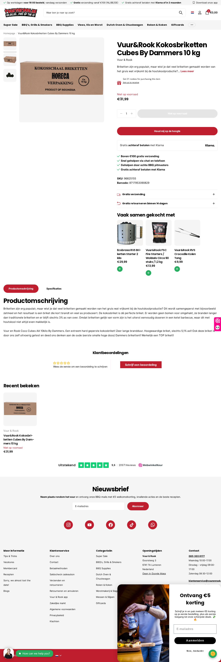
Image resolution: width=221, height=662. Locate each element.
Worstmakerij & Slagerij (108, 591)
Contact (54, 562)
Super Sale (10, 25)
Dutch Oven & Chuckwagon (125, 25)
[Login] (199, 13)
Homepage (9, 33)
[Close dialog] (216, 589)
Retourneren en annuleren (64, 591)
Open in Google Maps (154, 573)
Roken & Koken (157, 25)
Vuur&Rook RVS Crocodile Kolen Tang (185, 254)
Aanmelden (195, 640)
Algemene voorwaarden (62, 609)
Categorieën (104, 550)
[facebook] (110, 524)
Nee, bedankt (195, 651)
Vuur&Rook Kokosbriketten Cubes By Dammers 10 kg (18, 439)
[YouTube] (89, 524)
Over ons (55, 556)
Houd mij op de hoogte (167, 131)
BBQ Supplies (65, 25)
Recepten (8, 574)
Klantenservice (59, 550)
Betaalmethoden (59, 568)
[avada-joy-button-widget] (213, 653)
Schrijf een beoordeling (141, 364)
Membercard (10, 568)
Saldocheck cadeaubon (62, 574)
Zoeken (180, 12)
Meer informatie (13, 550)
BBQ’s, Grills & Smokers (37, 25)
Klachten (54, 621)
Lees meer (187, 71)
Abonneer (138, 506)
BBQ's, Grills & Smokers (108, 562)
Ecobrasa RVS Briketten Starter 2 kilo (129, 254)
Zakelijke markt (58, 603)
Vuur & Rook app (59, 597)
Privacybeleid (57, 615)
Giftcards (177, 25)
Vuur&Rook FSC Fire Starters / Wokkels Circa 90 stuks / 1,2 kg (157, 256)
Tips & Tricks (10, 556)
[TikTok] (131, 524)
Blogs (6, 591)
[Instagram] (68, 524)
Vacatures (8, 562)
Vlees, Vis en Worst (90, 25)
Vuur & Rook (124, 59)
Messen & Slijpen (105, 597)
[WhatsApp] (152, 524)
